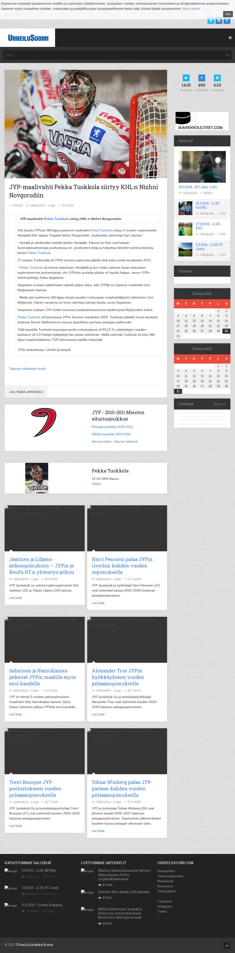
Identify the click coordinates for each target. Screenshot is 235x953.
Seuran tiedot (101, 441)
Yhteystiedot (166, 891)
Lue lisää (15, 598)
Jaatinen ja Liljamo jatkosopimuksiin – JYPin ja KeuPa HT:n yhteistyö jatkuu (41, 565)
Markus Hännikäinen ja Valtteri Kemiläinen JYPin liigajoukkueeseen (124, 874)
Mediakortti (165, 881)
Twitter (162, 911)
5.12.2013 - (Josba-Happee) (42, 905)
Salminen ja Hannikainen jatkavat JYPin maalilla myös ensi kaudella (42, 677)
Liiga (51, 205)
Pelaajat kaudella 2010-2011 (112, 427)
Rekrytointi (165, 886)
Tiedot (96, 484)
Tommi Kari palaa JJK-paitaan (124, 892)
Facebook (164, 901)
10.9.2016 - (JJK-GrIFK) (208, 205)
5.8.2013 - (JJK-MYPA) (39, 870)
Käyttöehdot (166, 871)
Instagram (164, 906)
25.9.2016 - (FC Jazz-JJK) (198, 187)
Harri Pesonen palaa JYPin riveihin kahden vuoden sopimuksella (122, 565)
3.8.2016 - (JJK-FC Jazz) (209, 246)
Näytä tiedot (191, 8)
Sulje (228, 14)
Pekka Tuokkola (56, 219)
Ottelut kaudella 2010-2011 (111, 434)
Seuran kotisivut (125, 441)
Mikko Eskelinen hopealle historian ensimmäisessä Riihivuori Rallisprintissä (120, 913)
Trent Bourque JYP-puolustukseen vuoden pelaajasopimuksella (35, 788)
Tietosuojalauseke (170, 876)
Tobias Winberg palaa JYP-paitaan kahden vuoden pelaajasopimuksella (122, 788)
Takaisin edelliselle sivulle (27, 368)
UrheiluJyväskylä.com (34, 944)
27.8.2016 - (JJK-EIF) (208, 226)
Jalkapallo (189, 193)
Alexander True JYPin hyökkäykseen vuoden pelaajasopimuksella (118, 677)
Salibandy (32, 911)
